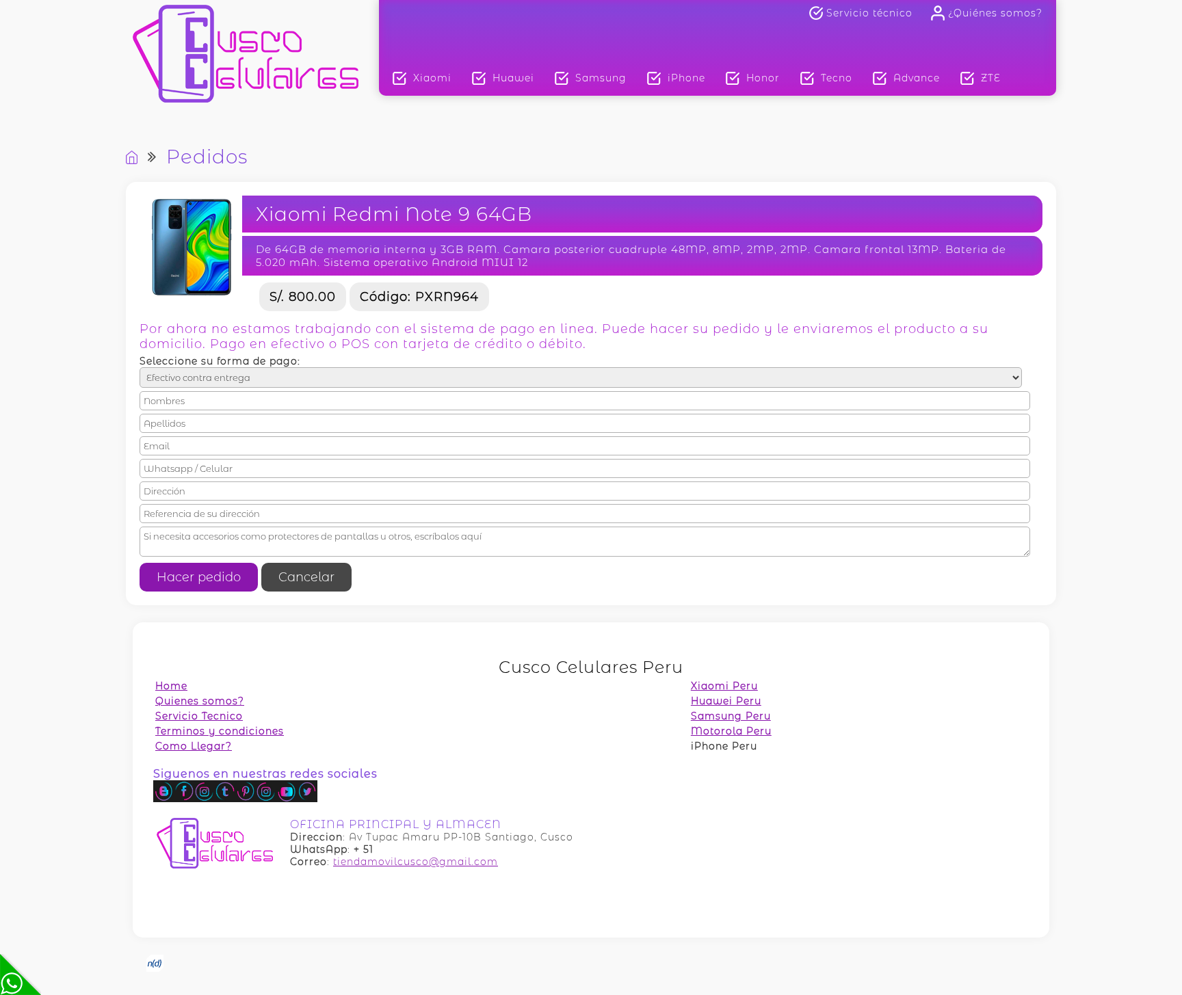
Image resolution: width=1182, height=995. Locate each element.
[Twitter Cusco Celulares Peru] (307, 799)
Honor (763, 78)
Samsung (601, 78)
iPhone (686, 78)
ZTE (991, 78)
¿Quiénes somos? (995, 13)
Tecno (836, 78)
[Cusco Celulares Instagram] (204, 799)
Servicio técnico (869, 13)
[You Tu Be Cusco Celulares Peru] (286, 799)
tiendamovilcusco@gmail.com (415, 861)
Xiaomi (432, 78)
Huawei (513, 78)
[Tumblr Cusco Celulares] (225, 799)
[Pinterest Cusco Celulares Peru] (245, 799)
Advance (916, 78)
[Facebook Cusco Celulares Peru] (184, 799)
